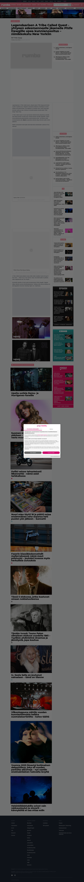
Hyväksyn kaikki (51, 452)
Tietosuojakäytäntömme (55, 456)
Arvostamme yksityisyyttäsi (33, 428)
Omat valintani (33, 452)
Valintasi (51, 429)
